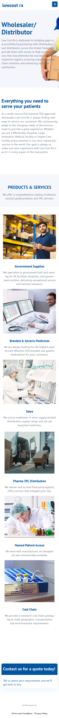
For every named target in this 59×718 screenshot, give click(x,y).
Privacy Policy (41, 713)
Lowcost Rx (12, 5)
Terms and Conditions (21, 713)
